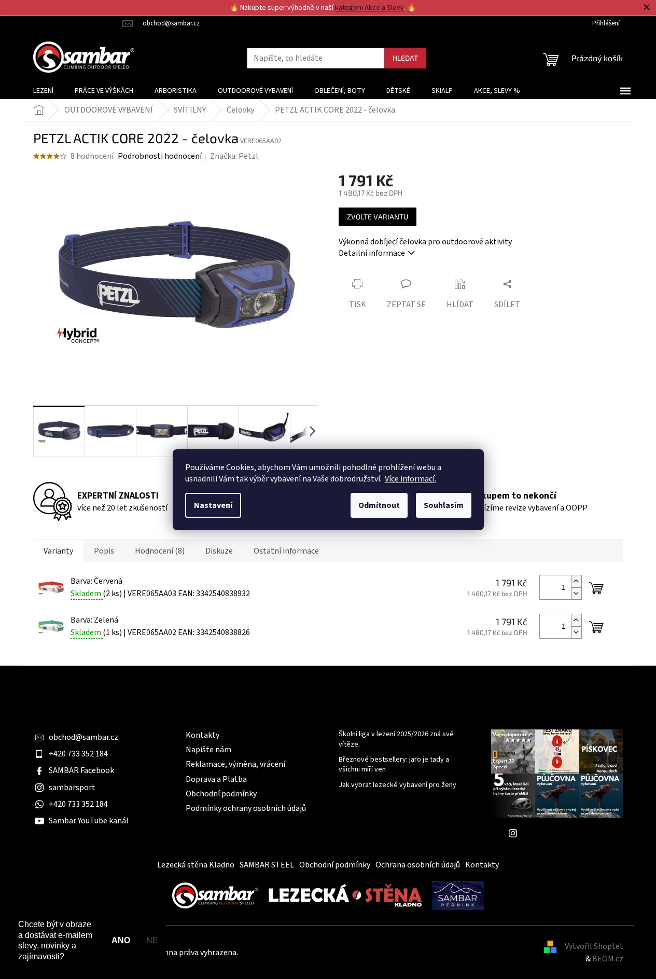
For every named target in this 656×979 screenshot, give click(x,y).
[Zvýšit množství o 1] (576, 581)
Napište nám (208, 749)
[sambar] (215, 895)
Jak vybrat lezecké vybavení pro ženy (397, 785)
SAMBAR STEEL (267, 865)
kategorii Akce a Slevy (369, 8)
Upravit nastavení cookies (285, 952)
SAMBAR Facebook (81, 770)
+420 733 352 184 (78, 754)
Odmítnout (379, 505)
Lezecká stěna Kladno (195, 865)
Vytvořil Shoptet (594, 946)
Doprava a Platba (216, 779)
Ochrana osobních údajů (417, 865)
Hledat (405, 57)
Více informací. (410, 479)
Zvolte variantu (377, 216)
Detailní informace (372, 253)
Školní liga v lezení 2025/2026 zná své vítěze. (396, 739)
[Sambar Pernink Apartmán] (458, 895)
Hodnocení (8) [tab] (160, 551)
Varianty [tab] (58, 551)
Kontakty (202, 735)
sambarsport (72, 787)
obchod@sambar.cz (83, 737)
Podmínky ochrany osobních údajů (246, 808)
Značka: (234, 156)
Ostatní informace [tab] (286, 551)
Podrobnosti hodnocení (160, 156)
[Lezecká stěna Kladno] (345, 895)
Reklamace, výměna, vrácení (235, 764)
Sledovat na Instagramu (564, 833)
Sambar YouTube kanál (89, 820)
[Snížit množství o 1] (576, 593)
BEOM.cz (607, 958)
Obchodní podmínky (221, 793)
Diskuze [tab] (219, 551)
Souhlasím (444, 505)
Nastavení (213, 505)
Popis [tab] (104, 551)
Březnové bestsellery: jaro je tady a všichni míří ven (394, 765)
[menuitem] (43, 90)
